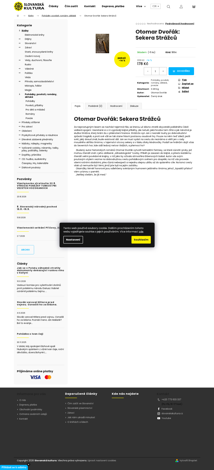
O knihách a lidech (77, 422)
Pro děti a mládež (35, 109)
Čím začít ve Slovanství (80, 403)
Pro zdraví (27, 126)
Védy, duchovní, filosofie (38, 60)
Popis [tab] (77, 106)
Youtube (166, 418)
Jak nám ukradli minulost (81, 417)
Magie (28, 90)
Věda (28, 77)
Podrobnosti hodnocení (179, 23)
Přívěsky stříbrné (31, 122)
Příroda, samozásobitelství (39, 81)
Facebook (167, 408)
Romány (30, 114)
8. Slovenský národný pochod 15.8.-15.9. (37, 208)
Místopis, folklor (33, 85)
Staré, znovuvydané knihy (39, 51)
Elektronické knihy (34, 34)
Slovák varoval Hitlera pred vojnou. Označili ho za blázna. (37, 303)
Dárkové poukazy (31, 167)
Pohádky (30, 101)
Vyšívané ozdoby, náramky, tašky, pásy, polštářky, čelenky (40, 149)
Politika (28, 73)
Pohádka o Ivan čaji (30, 334)
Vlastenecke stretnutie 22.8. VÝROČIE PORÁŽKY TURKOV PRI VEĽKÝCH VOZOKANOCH (36, 186)
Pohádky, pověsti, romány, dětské (41, 96)
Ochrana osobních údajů (33, 414)
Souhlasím (141, 239)
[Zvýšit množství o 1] (163, 71)
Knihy (25, 30)
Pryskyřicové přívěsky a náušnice (40, 135)
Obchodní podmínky (30, 409)
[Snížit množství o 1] (148, 71)
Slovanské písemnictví (79, 408)
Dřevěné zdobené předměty (37, 139)
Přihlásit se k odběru (14, 467)
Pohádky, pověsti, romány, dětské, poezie (160, 83)
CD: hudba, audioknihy (34, 159)
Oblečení (27, 130)
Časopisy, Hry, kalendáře (35, 163)
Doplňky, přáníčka (31, 154)
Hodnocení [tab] (116, 106)
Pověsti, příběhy (34, 105)
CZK (154, 6)
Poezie (29, 118)
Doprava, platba (28, 404)
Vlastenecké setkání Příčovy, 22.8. (40, 228)
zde (141, 231)
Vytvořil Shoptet (188, 460)
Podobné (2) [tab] (95, 106)
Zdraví (28, 47)
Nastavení (73, 239)
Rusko (28, 64)
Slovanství (30, 43)
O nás (22, 400)
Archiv (25, 249)
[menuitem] (53, 6)
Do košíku (183, 71)
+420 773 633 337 (171, 399)
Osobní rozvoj (32, 56)
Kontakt (23, 418)
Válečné (29, 68)
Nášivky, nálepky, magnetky (37, 143)
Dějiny (28, 39)
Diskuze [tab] (134, 106)
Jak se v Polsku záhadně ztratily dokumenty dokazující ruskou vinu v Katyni (40, 270)
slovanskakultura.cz (172, 413)
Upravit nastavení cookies (102, 460)
